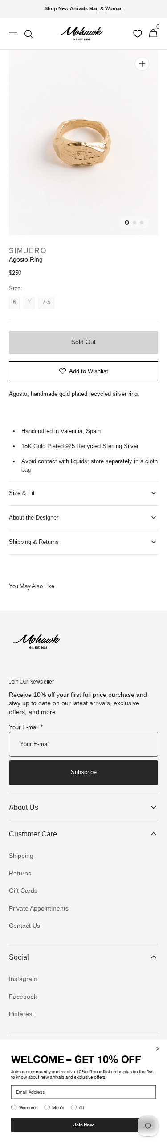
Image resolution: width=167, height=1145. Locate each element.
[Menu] (13, 33)
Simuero (27, 250)
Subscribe (84, 772)
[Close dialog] (158, 1048)
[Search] (28, 34)
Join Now (83, 1124)
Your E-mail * (26, 727)
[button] (153, 33)
